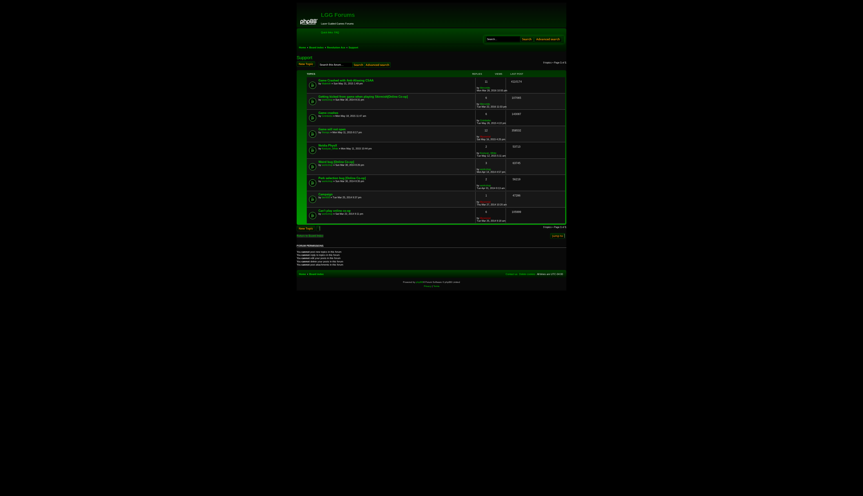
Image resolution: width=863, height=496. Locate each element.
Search (527, 39)
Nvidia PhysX (327, 145)
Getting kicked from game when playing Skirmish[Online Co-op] (363, 96)
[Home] (309, 21)
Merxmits (485, 87)
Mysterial (485, 136)
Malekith (326, 83)
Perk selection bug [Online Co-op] (342, 178)
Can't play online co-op (334, 210)
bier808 (326, 197)
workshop (327, 99)
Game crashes (328, 113)
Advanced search (548, 39)
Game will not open (332, 129)
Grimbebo (327, 116)
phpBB (419, 282)
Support (304, 57)
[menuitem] (336, 32)
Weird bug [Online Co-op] (336, 162)
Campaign (325, 194)
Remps (326, 132)
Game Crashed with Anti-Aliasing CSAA (346, 80)
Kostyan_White (330, 148)
